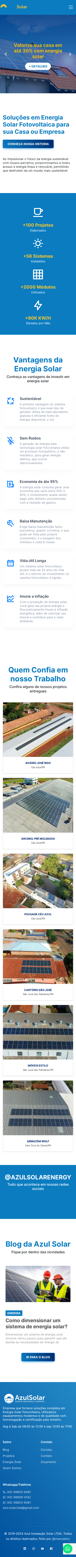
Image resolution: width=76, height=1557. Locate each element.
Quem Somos (12, 1468)
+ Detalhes (38, 66)
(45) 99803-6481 (18, 1492)
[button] (5, 54)
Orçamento (48, 1462)
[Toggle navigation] (71, 7)
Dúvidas (46, 1450)
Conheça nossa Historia (28, 144)
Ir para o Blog (38, 1357)
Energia (13, 1313)
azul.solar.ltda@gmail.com (21, 1508)
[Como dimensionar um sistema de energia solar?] (38, 1283)
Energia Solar (12, 1462)
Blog (6, 1450)
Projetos (8, 1456)
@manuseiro (60, 1539)
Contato (46, 1456)
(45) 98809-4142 (18, 1497)
